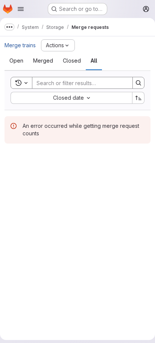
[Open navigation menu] (21, 9)
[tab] (16, 60)
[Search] (138, 83)
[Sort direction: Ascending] (138, 98)
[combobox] (71, 98)
